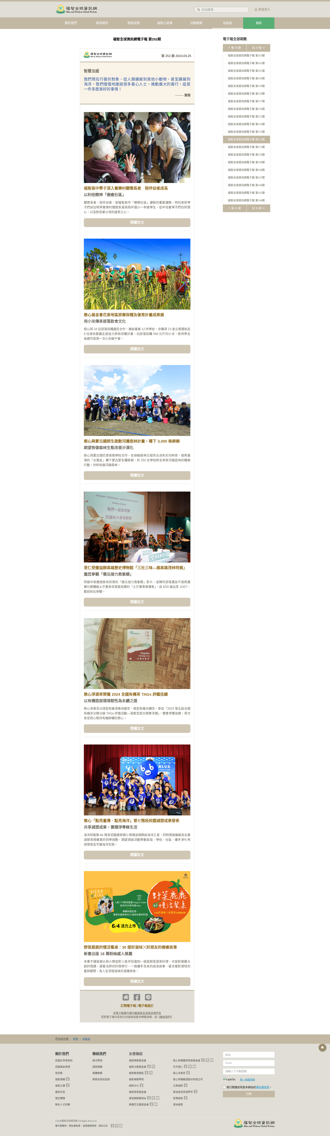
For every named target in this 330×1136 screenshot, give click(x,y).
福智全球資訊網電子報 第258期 (246, 93)
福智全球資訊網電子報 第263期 (246, 55)
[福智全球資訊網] (76, 9)
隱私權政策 (262, 1087)
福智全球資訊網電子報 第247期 (246, 177)
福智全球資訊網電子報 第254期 (246, 124)
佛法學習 (97, 1060)
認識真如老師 (62, 1066)
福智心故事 (164, 23)
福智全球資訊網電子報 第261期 (246, 70)
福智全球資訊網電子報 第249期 (246, 162)
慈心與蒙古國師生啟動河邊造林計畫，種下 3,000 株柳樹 (132, 441)
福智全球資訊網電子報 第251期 (246, 147)
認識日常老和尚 (64, 1060)
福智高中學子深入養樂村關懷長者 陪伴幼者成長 (126, 188)
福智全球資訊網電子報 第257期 (246, 101)
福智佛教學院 (136, 1079)
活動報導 (196, 23)
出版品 (227, 23)
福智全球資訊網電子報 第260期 (246, 78)
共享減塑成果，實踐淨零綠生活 (110, 827)
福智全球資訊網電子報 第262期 (246, 63)
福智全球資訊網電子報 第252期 (246, 139)
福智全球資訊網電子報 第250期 (246, 154)
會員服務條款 (89, 1126)
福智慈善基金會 (137, 1091)
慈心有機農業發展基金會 (186, 1060)
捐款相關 (97, 1066)
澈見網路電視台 (137, 1098)
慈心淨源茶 (179, 1073)
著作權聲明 (61, 1126)
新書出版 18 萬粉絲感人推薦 (108, 954)
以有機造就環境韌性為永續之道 (110, 701)
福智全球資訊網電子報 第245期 (246, 192)
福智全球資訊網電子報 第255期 (246, 116)
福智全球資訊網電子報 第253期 (246, 131)
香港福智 (178, 1098)
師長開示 (102, 23)
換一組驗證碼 (247, 1079)
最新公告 (60, 1091)
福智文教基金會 (137, 1066)
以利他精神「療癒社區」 (105, 195)
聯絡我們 (165, 1017)
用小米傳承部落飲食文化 (105, 321)
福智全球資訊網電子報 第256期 (246, 109)
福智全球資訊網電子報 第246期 (246, 185)
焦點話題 (133, 23)
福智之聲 (60, 1085)
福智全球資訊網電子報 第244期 (246, 200)
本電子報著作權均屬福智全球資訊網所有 (137, 1013)
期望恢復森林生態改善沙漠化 (108, 448)
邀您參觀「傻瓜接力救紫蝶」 (108, 574)
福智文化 (134, 1085)
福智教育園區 (136, 1073)
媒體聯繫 (97, 1073)
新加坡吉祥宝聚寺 (183, 1091)
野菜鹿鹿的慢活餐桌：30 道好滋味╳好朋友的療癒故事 (130, 947)
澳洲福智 (178, 1104)
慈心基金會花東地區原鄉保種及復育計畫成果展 (124, 315)
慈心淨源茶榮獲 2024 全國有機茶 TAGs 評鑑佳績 (126, 694)
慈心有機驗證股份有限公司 (188, 1079)
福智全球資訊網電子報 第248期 (246, 169)
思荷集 (59, 1073)
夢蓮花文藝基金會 (139, 1104)
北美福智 (178, 1085)
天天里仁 (178, 1066)
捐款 (259, 23)
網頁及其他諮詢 (101, 1079)
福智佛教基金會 (137, 1060)
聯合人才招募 (62, 1104)
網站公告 (103, 1126)
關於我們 (71, 23)
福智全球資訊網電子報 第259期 (246, 86)
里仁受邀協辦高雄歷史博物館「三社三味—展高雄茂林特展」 (135, 568)
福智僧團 (60, 1079)
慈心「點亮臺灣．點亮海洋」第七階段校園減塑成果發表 (131, 821)
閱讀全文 (137, 222)
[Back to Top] (322, 1047)
